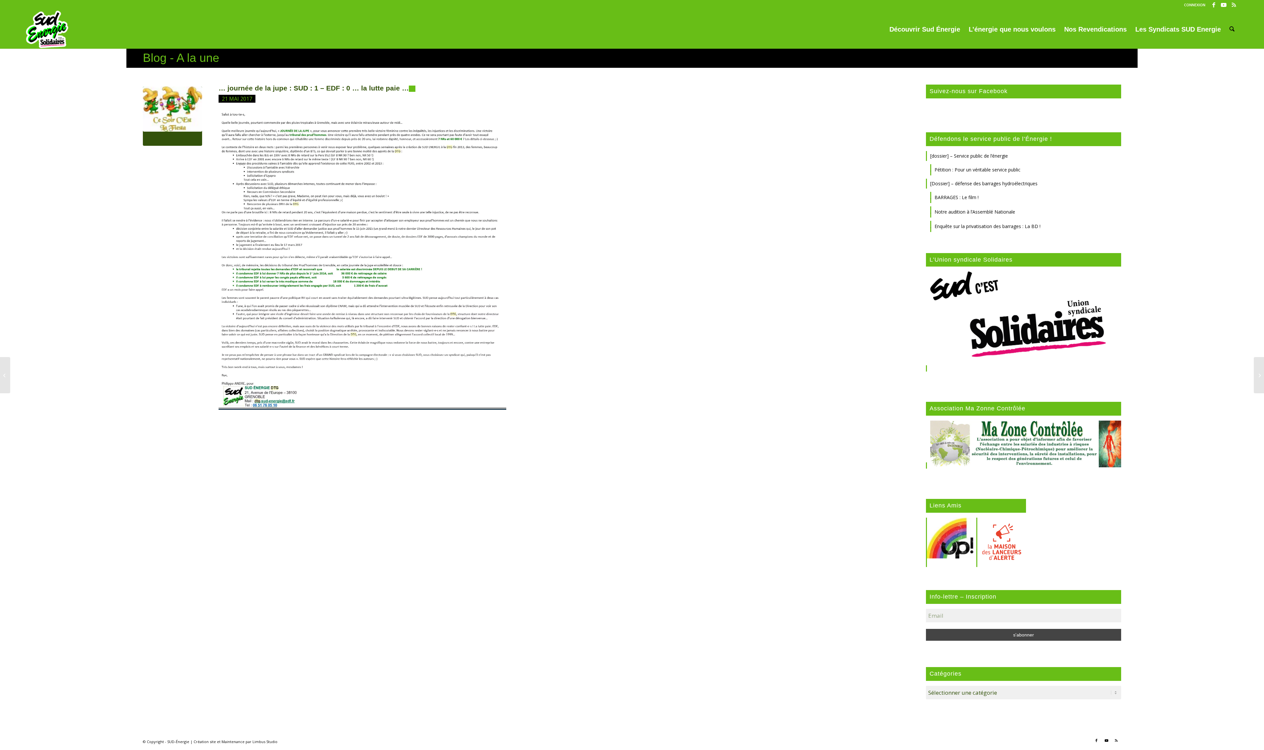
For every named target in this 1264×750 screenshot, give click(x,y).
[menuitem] (1193, 5)
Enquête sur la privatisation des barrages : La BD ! (987, 226)
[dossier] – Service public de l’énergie (969, 156)
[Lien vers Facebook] (1214, 5)
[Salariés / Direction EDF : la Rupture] (1259, 375)
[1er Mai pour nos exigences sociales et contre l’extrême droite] (5, 375)
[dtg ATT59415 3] (172, 116)
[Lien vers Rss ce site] (1234, 5)
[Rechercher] (1232, 29)
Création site (205, 741)
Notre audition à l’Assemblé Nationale (975, 212)
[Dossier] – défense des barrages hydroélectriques (984, 183)
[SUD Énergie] (47, 29)
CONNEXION (1194, 4)
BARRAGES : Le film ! (957, 197)
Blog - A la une (181, 58)
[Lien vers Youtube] (1223, 5)
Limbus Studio (264, 741)
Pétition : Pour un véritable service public (977, 170)
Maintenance (233, 741)
